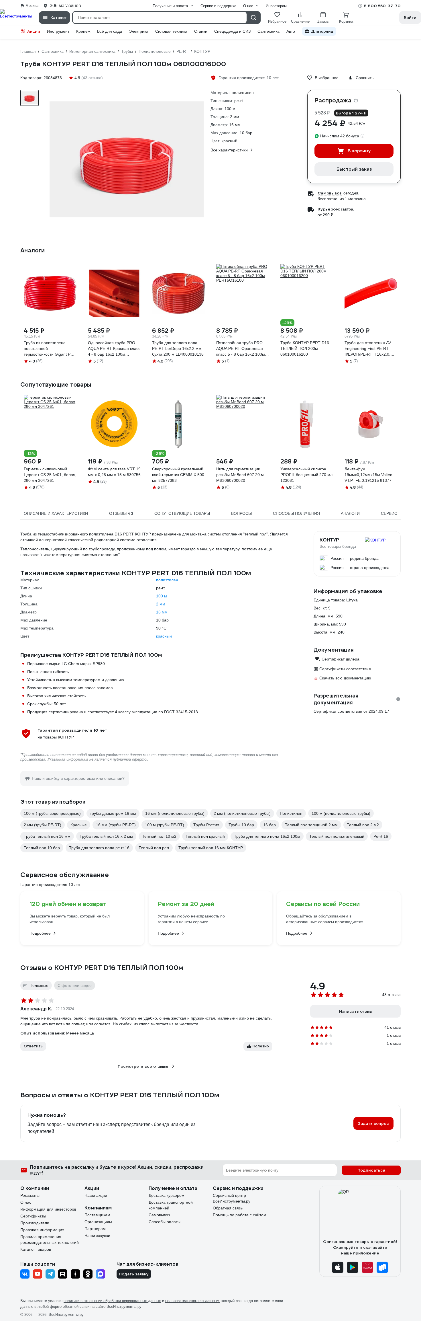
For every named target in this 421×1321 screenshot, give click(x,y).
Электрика (138, 31)
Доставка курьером (166, 1195)
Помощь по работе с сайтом (239, 1215)
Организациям (98, 1221)
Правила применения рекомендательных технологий (49, 1239)
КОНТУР (329, 540)
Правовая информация (42, 1230)
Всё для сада (109, 31)
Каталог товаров (35, 1249)
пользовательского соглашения (192, 1301)
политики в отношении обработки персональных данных (112, 1301)
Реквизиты (30, 1195)
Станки (200, 31)
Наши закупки (97, 1235)
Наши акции (95, 1195)
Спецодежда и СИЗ (232, 31)
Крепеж (83, 31)
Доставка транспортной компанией (171, 1205)
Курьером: (329, 209)
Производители (34, 1223)
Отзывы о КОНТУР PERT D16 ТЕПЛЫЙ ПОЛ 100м (102, 967)
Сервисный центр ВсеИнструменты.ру (231, 1198)
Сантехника (268, 31)
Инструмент (58, 31)
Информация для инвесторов (48, 1209)
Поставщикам (97, 1215)
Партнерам (95, 1228)
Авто (290, 31)
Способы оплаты (164, 1221)
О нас (25, 1202)
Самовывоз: (330, 193)
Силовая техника (171, 31)
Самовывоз (159, 1215)
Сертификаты (33, 1216)
